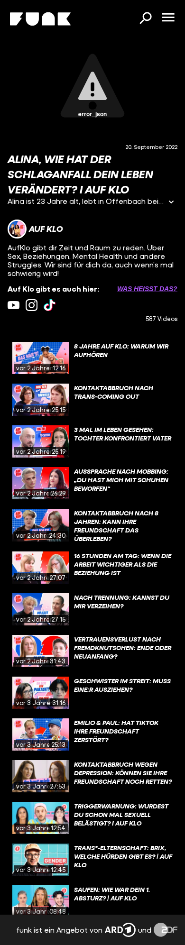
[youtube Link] (13, 305)
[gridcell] (92, 358)
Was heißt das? (147, 289)
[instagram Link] (31, 305)
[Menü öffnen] (167, 18)
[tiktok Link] (50, 305)
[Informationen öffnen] (171, 203)
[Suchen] (145, 19)
